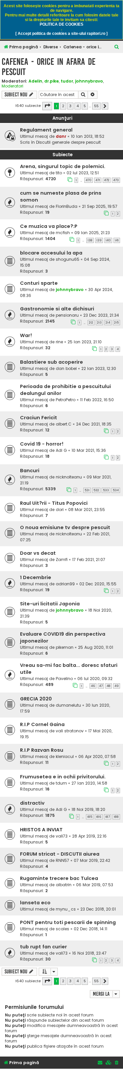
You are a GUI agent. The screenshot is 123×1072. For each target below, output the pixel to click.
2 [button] (63, 106)
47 (101, 686)
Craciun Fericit (38, 417)
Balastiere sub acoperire (51, 362)
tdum (61, 783)
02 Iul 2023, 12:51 (83, 173)
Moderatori (12, 86)
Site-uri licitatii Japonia (50, 603)
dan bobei (66, 368)
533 (106, 490)
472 (106, 180)
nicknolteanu (69, 477)
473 (116, 180)
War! (26, 335)
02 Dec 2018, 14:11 (90, 929)
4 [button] (77, 106)
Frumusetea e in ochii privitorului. (63, 776)
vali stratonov (70, 731)
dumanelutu (68, 705)
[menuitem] (117, 47)
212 (91, 323)
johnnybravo (89, 81)
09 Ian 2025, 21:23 (92, 232)
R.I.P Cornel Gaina (42, 724)
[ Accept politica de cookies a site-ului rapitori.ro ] (61, 33)
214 (108, 323)
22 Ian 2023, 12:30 (98, 368)
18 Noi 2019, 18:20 (88, 809)
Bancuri (29, 470)
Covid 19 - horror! (42, 444)
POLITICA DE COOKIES (61, 24)
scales (62, 929)
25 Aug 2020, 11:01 (95, 647)
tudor (67, 81)
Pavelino (64, 678)
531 (87, 490)
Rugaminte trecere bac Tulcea (59, 878)
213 (99, 323)
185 (89, 817)
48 (109, 686)
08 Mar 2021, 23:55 (86, 509)
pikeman (64, 647)
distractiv (32, 803)
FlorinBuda (66, 206)
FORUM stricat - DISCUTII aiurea (59, 854)
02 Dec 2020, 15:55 (97, 584)
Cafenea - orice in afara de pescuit (48, 67)
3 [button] (70, 106)
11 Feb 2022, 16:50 (97, 399)
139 (99, 240)
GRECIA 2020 (36, 698)
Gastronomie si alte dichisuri (57, 308)
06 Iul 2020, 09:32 (95, 678)
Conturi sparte (39, 283)
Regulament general (46, 130)
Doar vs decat (38, 553)
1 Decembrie (35, 577)
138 (90, 240)
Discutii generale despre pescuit (68, 142)
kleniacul (65, 756)
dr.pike (51, 81)
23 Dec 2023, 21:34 (101, 315)
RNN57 (62, 860)
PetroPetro (65, 399)
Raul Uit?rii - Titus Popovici (54, 503)
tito (59, 173)
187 (107, 817)
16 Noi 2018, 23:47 (89, 953)
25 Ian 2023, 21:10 (85, 342)
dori (60, 509)
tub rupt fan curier (43, 946)
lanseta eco (35, 902)
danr (61, 136)
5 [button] (85, 106)
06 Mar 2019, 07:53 (94, 885)
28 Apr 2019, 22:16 (89, 836)
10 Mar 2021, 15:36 (89, 450)
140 (108, 240)
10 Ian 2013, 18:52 (87, 136)
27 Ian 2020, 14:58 (89, 783)
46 (93, 686)
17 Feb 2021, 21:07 (88, 559)
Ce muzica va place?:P (48, 226)
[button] (47, 106)
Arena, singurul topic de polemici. (62, 166)
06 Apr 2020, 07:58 (97, 756)
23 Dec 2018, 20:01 (98, 909)
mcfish (63, 232)
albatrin (64, 885)
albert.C (64, 424)
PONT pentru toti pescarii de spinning (68, 922)
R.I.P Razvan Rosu (41, 750)
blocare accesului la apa (51, 253)
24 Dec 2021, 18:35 (94, 424)
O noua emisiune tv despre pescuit (65, 527)
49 (116, 686)
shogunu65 (67, 259)
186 (98, 817)
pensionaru (67, 315)
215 (116, 323)
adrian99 (65, 584)
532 (96, 490)
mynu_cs (66, 909)
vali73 (62, 836)
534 (116, 490)
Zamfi (62, 559)
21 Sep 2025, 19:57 (99, 206)
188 (116, 817)
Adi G (61, 450)
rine (59, 342)
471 (97, 180)
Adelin (35, 81)
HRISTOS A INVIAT (41, 829)
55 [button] (96, 106)
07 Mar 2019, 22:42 (92, 860)
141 (117, 240)
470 (89, 180)
